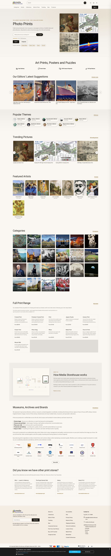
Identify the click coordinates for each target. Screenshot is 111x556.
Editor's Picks (36, 7)
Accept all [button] (74, 551)
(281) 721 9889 (89, 514)
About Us (50, 511)
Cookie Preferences (70, 537)
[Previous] (10, 92)
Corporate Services (52, 526)
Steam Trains (32, 45)
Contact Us (86, 511)
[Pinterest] (92, 547)
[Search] (85, 3)
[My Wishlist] (90, 2)
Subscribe (35, 520)
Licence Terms (69, 528)
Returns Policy (69, 520)
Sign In (95, 7)
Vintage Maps (24, 45)
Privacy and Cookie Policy (23, 552)
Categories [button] (16, 7)
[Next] (100, 92)
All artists (96, 176)
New (48, 7)
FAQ (67, 514)
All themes (96, 115)
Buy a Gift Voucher (52, 531)
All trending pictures (94, 137)
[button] (41, 554)
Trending (43, 7)
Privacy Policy (69, 517)
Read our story (57, 390)
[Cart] (93, 2)
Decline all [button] (87, 551)
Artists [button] (22, 7)
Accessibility (69, 511)
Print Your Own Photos (53, 528)
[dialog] (55, 552)
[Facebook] (88, 547)
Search (40, 34)
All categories (95, 231)
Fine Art (43, 45)
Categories (24, 41)
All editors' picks (95, 77)
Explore (16, 41)
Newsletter (68, 534)
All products (95, 303)
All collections (95, 407)
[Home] (19, 2)
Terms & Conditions (70, 526)
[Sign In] (96, 2)
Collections (28, 7)
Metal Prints (69, 531)
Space (38, 45)
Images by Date (52, 534)
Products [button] (53, 7)
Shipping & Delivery (70, 523)
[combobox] (55, 3)
